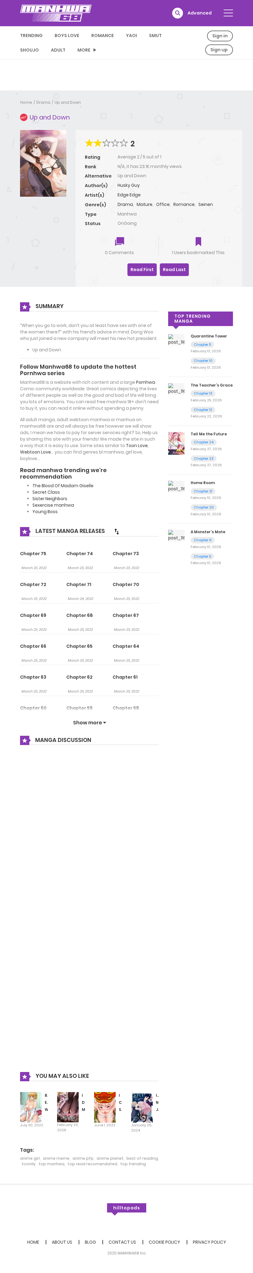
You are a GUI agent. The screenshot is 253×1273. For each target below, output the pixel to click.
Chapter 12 (203, 409)
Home (26, 102)
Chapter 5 (202, 556)
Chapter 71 (78, 584)
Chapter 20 (204, 507)
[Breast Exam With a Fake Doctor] (31, 1107)
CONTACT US (122, 1242)
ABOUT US (62, 1242)
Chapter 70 (126, 584)
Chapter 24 (204, 442)
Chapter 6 (203, 540)
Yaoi (131, 35)
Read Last (174, 269)
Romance (102, 35)
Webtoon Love (35, 452)
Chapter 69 (33, 615)
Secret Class (46, 492)
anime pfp (83, 1158)
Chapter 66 (33, 646)
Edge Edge (129, 195)
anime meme (56, 1158)
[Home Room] (176, 486)
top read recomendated (92, 1163)
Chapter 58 (126, 708)
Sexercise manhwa (53, 505)
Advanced (200, 13)
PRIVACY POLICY (209, 1242)
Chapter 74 (79, 554)
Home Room (203, 482)
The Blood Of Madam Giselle (62, 486)
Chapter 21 (203, 491)
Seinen (205, 204)
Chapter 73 (126, 554)
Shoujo (29, 50)
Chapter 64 (126, 646)
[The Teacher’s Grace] (176, 388)
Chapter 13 (203, 393)
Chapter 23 (204, 458)
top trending (133, 1163)
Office (163, 204)
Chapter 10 (203, 360)
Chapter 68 (79, 615)
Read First (142, 269)
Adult (58, 50)
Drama (43, 102)
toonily (28, 1163)
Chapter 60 (33, 708)
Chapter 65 (79, 646)
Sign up (219, 50)
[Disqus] (89, 833)
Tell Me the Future (209, 434)
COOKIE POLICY (164, 1242)
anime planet (110, 1158)
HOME (33, 1242)
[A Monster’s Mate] (176, 535)
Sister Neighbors (49, 499)
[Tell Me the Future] (176, 443)
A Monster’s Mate (208, 531)
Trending (31, 35)
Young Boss (45, 512)
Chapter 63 (33, 677)
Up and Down (68, 102)
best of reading (142, 1158)
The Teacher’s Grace (212, 385)
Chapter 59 (79, 708)
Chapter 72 (33, 584)
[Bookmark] (198, 242)
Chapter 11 (202, 344)
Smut (155, 35)
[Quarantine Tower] (176, 340)
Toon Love (137, 445)
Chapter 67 (126, 615)
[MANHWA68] (56, 13)
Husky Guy (129, 185)
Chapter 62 (79, 677)
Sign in (220, 36)
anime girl (30, 1158)
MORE (83, 50)
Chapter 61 (125, 677)
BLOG (90, 1242)
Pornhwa (145, 382)
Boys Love (67, 35)
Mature (144, 204)
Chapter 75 (33, 554)
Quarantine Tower (209, 336)
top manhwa (51, 1163)
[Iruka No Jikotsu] (142, 1107)
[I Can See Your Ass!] (105, 1107)
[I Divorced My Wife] (68, 1107)
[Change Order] (116, 531)
